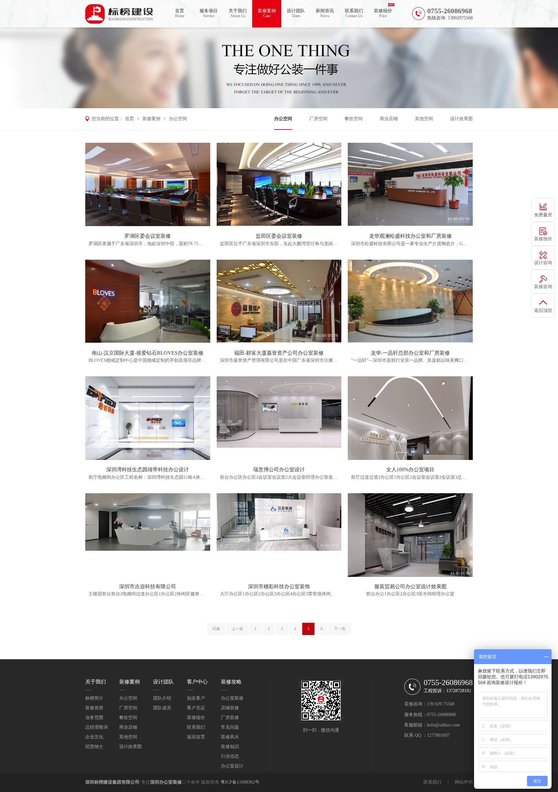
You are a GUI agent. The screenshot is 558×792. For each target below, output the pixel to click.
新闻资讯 (325, 13)
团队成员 (162, 707)
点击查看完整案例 (147, 184)
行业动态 (230, 756)
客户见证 (196, 707)
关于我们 (238, 13)
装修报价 (383, 13)
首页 (179, 13)
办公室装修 (232, 698)
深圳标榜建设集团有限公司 (112, 782)
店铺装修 (230, 707)
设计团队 (296, 13)
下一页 (340, 629)
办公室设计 (232, 766)
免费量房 (543, 215)
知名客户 (196, 698)
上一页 (237, 629)
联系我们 (354, 13)
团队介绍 (162, 698)
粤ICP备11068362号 (240, 782)
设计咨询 (543, 262)
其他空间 (424, 118)
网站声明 (464, 782)
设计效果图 (461, 118)
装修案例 (267, 13)
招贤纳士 (94, 746)
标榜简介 (94, 698)
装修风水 (230, 737)
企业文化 (94, 737)
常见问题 (230, 727)
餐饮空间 (354, 118)
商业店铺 (389, 118)
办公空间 (178, 118)
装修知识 (230, 746)
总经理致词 (96, 727)
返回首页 (196, 737)
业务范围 (94, 717)
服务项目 (209, 13)
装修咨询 (543, 286)
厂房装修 (230, 717)
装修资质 (94, 707)
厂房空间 (318, 118)
